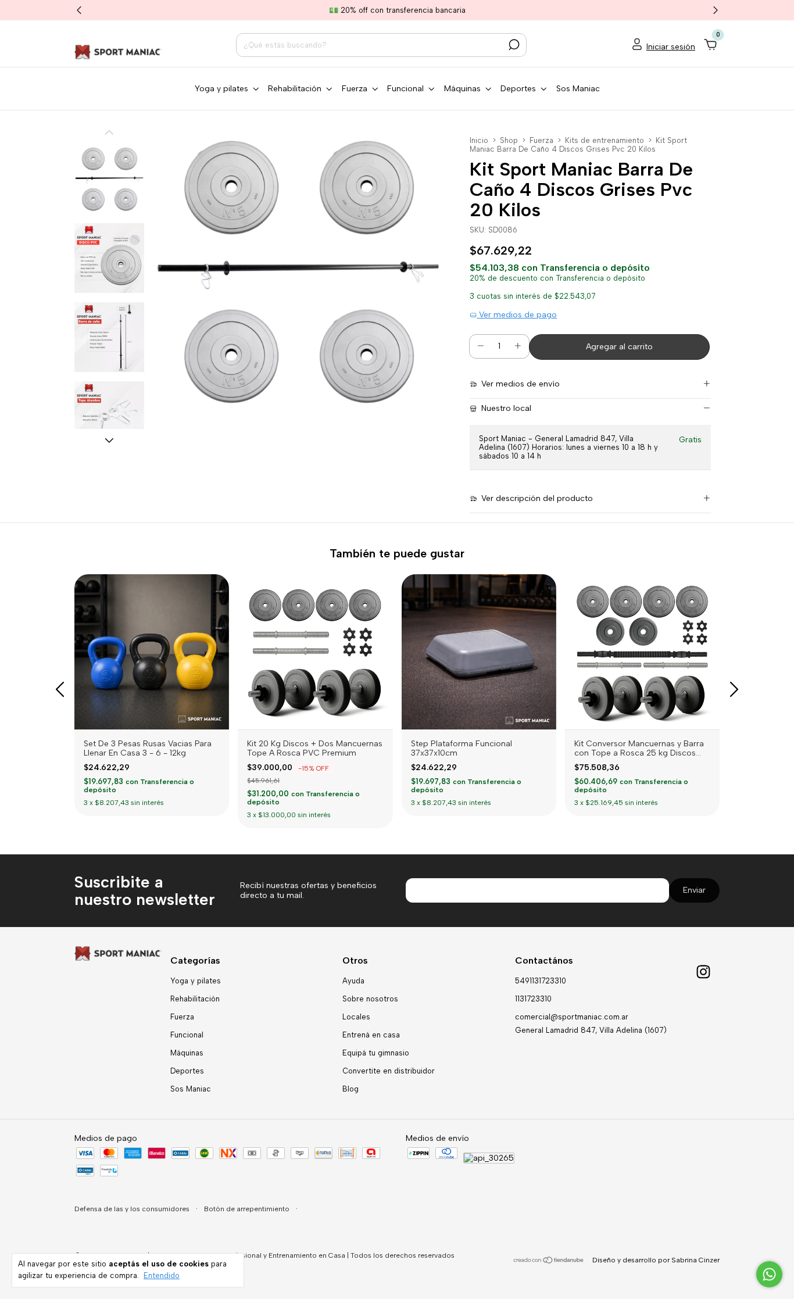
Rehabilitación (195, 998)
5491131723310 (540, 980)
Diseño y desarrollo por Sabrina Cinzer (656, 1260)
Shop (509, 140)
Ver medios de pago (517, 315)
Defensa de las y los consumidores (132, 1209)
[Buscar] (513, 44)
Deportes (187, 1071)
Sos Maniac (578, 89)
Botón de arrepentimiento (247, 1209)
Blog (350, 1089)
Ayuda (353, 980)
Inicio (479, 140)
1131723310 (533, 998)
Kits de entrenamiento (604, 140)
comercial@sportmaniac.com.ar (571, 1016)
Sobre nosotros (370, 998)
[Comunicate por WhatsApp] (769, 1274)
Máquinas (186, 1052)
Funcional (186, 1034)
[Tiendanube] (549, 1261)
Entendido (162, 1275)
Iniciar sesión (670, 47)
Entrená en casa (371, 1034)
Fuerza (541, 140)
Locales (356, 1016)
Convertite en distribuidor (388, 1071)
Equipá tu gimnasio (375, 1052)
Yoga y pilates (195, 980)
